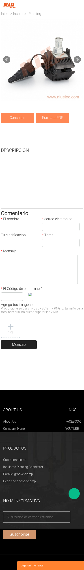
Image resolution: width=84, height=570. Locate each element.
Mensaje (9, 251)
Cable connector (14, 460)
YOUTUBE (72, 428)
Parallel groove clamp (18, 474)
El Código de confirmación (23, 289)
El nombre (10, 219)
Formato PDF (52, 117)
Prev (6, 59)
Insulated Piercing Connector (23, 467)
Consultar (17, 117)
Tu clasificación (13, 235)
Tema (48, 235)
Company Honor (14, 428)
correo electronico (57, 219)
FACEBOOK (73, 421)
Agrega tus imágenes (42, 308)
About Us (9, 421)
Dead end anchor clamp (19, 481)
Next (77, 59)
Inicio (5, 13)
